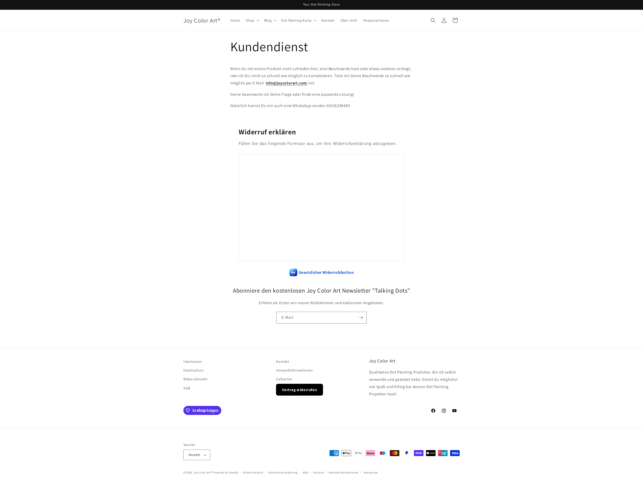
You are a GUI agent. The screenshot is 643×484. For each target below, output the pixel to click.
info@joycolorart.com (286, 83)
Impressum (192, 361)
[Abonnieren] (360, 318)
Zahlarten (284, 379)
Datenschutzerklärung (283, 472)
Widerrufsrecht (195, 379)
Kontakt (282, 361)
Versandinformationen (294, 370)
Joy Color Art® (203, 472)
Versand (318, 472)
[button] (252, 20)
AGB (186, 388)
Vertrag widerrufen (299, 389)
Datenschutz (193, 370)
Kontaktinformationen (343, 472)
